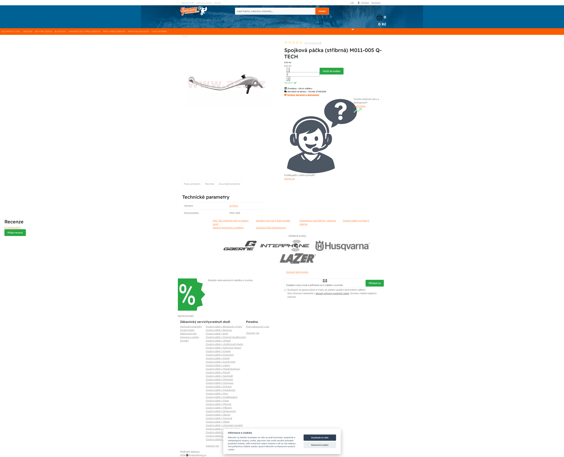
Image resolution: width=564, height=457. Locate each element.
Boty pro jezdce (43, 31)
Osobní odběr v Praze (217, 400)
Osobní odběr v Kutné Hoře (220, 361)
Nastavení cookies (319, 445)
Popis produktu (192, 183)
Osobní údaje (187, 330)
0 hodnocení (313, 42)
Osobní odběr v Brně (217, 333)
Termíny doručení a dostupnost (302, 95)
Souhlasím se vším (319, 437)
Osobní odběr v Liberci (218, 365)
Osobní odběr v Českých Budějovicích (226, 337)
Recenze (209, 183)
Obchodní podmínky (191, 326)
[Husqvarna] (342, 245)
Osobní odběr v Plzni (217, 393)
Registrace (376, 2)
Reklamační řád (187, 2)
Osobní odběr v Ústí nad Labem (223, 428)
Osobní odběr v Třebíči (218, 421)
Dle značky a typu (10, 31)
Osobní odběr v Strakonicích (221, 411)
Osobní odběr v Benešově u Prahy (224, 326)
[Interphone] (284, 245)
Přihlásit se (375, 283)
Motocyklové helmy (138, 31)
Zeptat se (289, 178)
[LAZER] (297, 258)
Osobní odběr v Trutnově (219, 418)
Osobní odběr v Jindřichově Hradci (224, 344)
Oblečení (27, 31)
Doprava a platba (204, 2)
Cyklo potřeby (159, 31)
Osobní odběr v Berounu (219, 330)
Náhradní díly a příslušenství (84, 31)
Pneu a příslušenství (114, 31)
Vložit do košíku (331, 71)
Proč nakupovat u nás (257, 326)
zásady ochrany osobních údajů (332, 293)
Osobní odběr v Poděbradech (221, 397)
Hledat (322, 11)
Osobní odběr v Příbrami (219, 407)
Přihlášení (365, 2)
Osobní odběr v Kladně (218, 351)
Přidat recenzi (15, 232)
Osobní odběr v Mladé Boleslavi (223, 368)
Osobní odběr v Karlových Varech (223, 347)
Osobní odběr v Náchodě (219, 375)
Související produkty (229, 183)
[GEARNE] (240, 245)
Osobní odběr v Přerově (218, 404)
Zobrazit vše (212, 445)
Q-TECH (233, 205)
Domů (185, 36)
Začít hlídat (360, 106)
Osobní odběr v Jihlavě (218, 340)
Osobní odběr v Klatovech (220, 354)
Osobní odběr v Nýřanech (219, 379)
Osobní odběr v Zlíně (217, 435)
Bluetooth (60, 31)
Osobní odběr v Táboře (218, 414)
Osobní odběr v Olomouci (220, 382)
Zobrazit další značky (297, 272)
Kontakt (217, 2)
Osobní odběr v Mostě (218, 372)
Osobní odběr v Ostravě (218, 386)
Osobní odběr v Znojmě (218, 439)
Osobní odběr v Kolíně (218, 358)
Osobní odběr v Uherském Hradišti (224, 425)
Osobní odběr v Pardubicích (220, 390)
